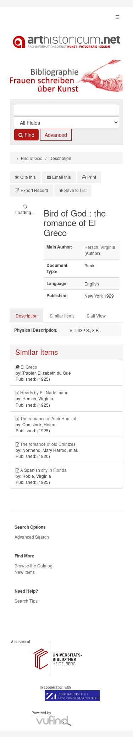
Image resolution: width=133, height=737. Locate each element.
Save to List (75, 190)
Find (28, 134)
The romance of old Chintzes (48, 444)
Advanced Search (32, 537)
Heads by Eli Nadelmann (44, 392)
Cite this (28, 177)
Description (27, 316)
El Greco (29, 367)
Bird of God (32, 158)
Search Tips (26, 601)
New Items (25, 572)
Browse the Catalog (33, 565)
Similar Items (62, 316)
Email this (61, 177)
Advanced (56, 134)
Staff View (96, 316)
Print (91, 177)
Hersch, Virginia (99, 247)
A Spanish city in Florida (43, 470)
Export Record (34, 190)
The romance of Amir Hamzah (49, 418)
